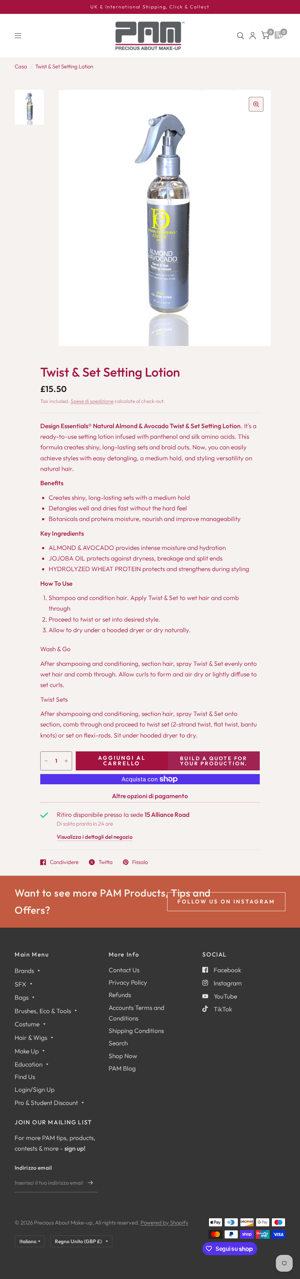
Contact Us (124, 970)
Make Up (27, 1051)
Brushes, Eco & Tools (43, 1011)
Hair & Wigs (31, 1037)
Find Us (25, 1076)
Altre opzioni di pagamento (150, 796)
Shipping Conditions (136, 1030)
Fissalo (140, 862)
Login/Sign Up (35, 1089)
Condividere (64, 862)
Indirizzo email (33, 1167)
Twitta (105, 862)
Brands (24, 970)
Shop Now (123, 1056)
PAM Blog (122, 1068)
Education (28, 1064)
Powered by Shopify (164, 1222)
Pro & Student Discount (46, 1102)
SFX (20, 984)
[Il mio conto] (253, 36)
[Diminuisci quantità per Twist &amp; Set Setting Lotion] (46, 761)
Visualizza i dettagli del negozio (94, 837)
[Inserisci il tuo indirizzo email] (90, 1182)
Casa (21, 66)
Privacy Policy (128, 982)
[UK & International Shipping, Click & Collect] (150, 7)
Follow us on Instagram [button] (226, 901)
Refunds (120, 995)
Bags (22, 997)
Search (118, 1043)
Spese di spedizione (92, 401)
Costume (27, 1024)
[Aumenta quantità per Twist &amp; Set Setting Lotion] (66, 761)
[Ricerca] (241, 36)
